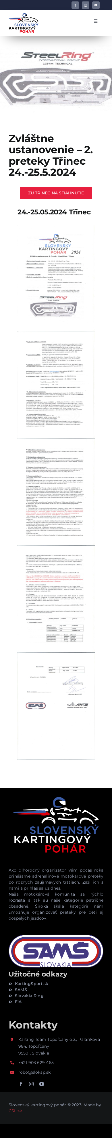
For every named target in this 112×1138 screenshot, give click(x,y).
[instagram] (85, 5)
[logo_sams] (56, 936)
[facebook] (75, 5)
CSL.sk (15, 1110)
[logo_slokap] (56, 795)
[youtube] (96, 5)
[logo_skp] (23, 15)
